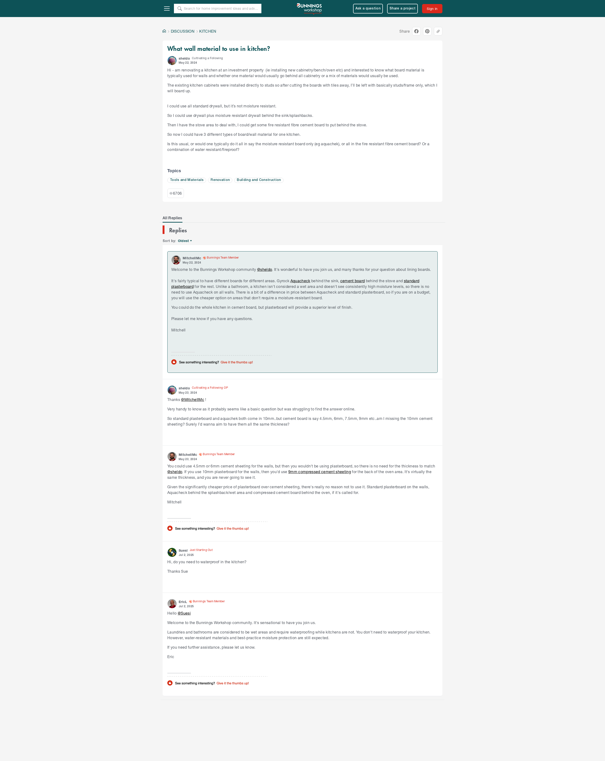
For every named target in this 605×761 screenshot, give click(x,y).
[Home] (164, 31)
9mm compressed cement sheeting (319, 471)
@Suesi (184, 613)
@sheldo (264, 269)
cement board (352, 280)
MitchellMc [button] (192, 258)
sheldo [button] (184, 58)
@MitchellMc (192, 399)
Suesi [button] (183, 550)
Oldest (184, 241)
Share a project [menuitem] (402, 8)
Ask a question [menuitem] (368, 8)
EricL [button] (183, 602)
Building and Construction (259, 180)
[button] (172, 60)
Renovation (220, 180)
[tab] (172, 218)
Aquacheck (300, 280)
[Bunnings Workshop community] (309, 8)
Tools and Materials (186, 180)
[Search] (179, 8)
